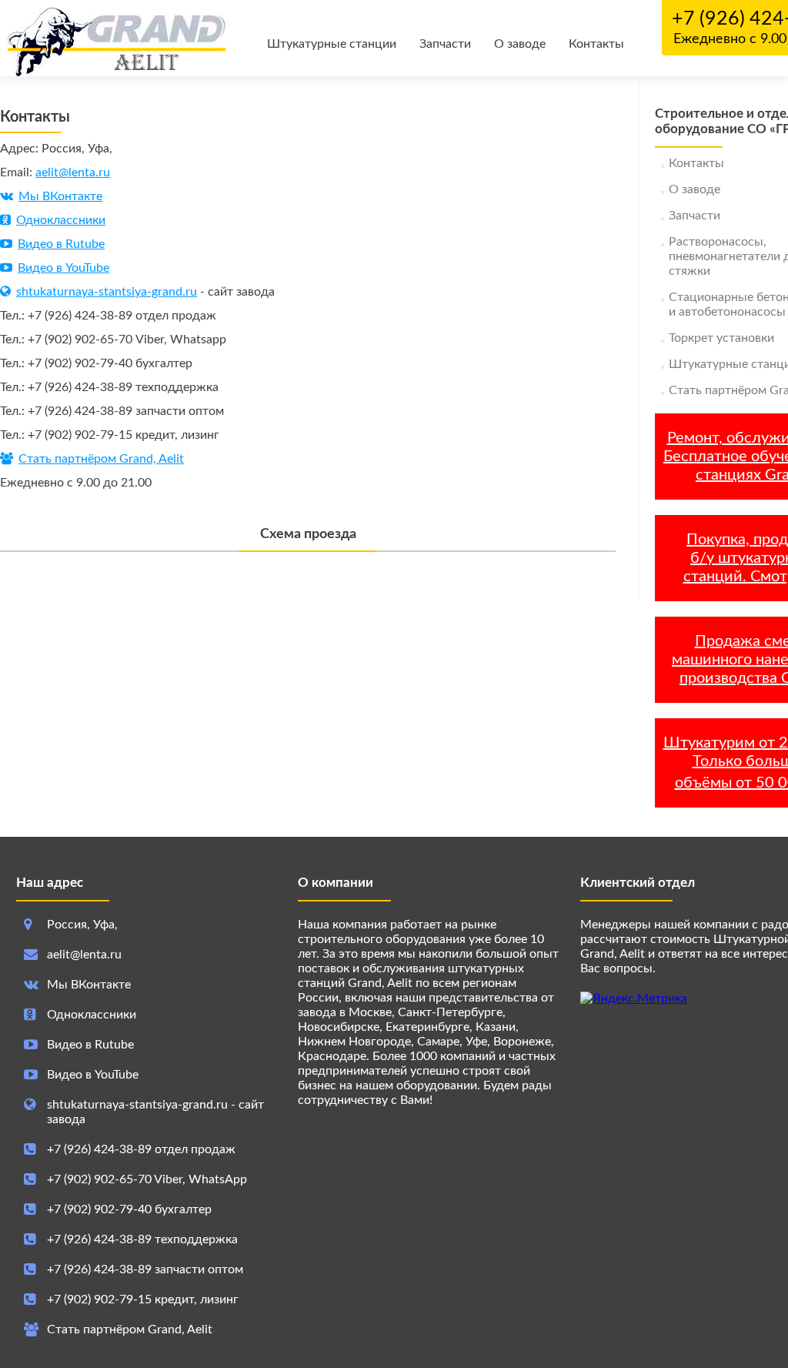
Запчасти (445, 44)
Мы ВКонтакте (60, 196)
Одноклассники (60, 220)
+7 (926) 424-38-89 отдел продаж (141, 1149)
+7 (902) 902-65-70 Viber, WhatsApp (147, 1179)
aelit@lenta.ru (72, 172)
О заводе (520, 44)
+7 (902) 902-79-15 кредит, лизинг (143, 1299)
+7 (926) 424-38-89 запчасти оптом (145, 1269)
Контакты (596, 44)
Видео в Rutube (61, 244)
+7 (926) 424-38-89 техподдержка (142, 1239)
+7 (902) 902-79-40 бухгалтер (129, 1209)
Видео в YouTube (63, 268)
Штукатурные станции (331, 44)
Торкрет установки (721, 338)
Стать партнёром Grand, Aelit (101, 459)
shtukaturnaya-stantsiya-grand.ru (106, 292)
